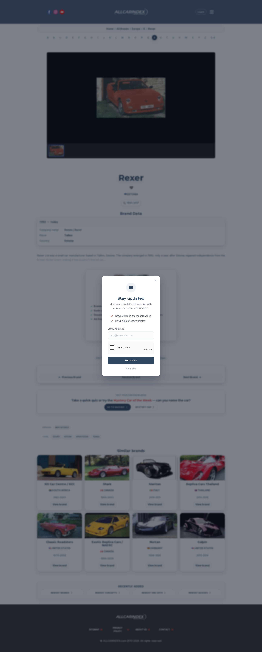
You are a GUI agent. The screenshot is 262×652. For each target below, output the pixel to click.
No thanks (131, 368)
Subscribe (131, 360)
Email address (116, 329)
